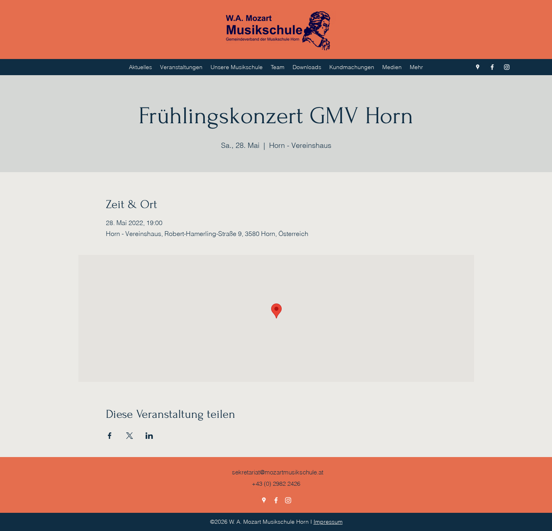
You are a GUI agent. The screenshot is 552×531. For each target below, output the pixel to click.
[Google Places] (477, 67)
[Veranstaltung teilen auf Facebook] (110, 435)
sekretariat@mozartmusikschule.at (277, 472)
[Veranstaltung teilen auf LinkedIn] (149, 435)
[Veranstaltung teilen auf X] (129, 435)
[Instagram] (506, 67)
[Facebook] (492, 67)
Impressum (328, 521)
